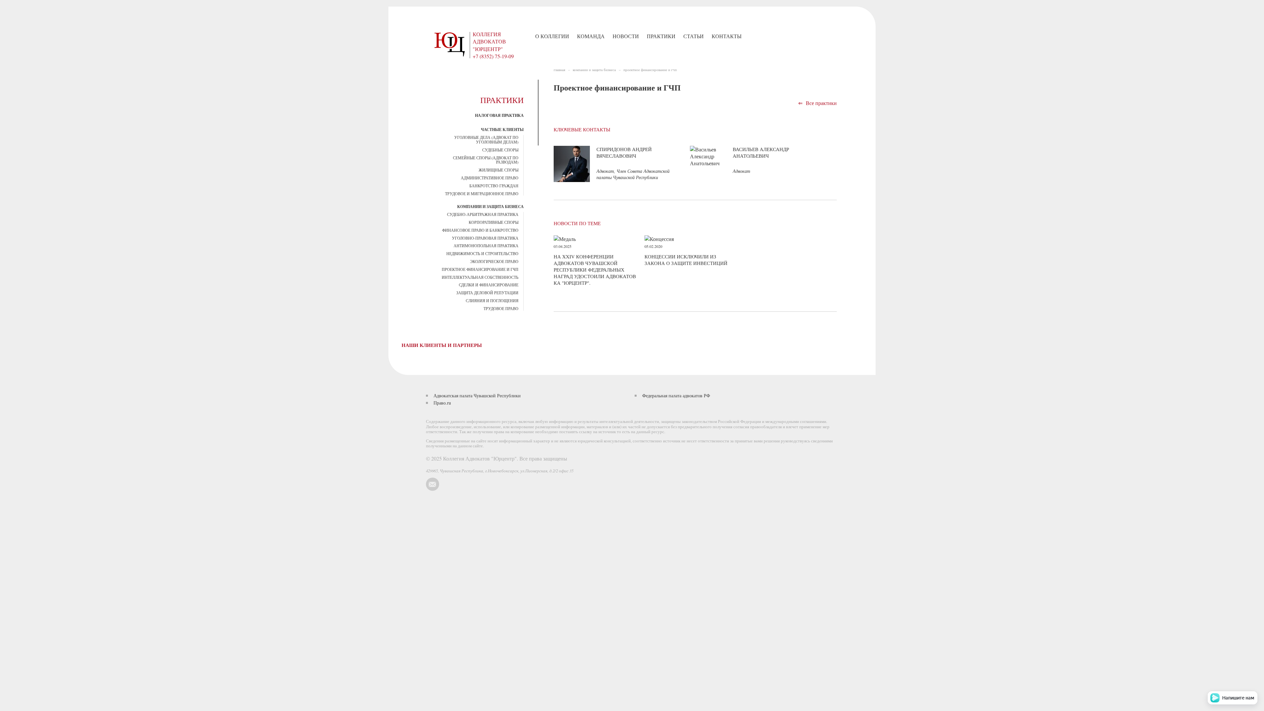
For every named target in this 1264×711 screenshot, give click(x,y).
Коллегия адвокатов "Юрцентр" (489, 41)
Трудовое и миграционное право (481, 193)
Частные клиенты (502, 129)
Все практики (817, 102)
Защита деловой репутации (487, 292)
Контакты (727, 36)
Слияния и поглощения (492, 300)
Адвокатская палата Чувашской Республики (477, 395)
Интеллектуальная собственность (480, 277)
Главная (559, 69)
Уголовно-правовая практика (485, 238)
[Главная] (451, 43)
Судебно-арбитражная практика (482, 214)
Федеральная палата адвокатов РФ (676, 395)
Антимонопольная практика (486, 245)
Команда (591, 36)
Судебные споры (500, 149)
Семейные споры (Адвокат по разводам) (485, 160)
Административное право (489, 177)
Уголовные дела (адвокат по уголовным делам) (486, 140)
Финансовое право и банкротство (480, 230)
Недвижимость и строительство (482, 253)
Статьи (693, 36)
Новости (626, 36)
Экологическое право (494, 261)
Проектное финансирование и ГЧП (480, 269)
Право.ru (442, 403)
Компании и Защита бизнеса (490, 206)
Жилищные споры (498, 169)
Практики (661, 36)
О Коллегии (552, 36)
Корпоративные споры (493, 222)
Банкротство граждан (493, 185)
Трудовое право (501, 308)
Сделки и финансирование (488, 284)
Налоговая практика (499, 115)
